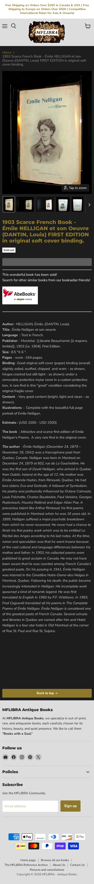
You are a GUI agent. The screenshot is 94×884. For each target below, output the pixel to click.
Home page (28, 860)
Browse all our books (55, 860)
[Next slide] (89, 204)
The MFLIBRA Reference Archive (26, 865)
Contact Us (77, 865)
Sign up (70, 805)
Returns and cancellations (47, 870)
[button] (9, 204)
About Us (59, 865)
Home (6, 53)
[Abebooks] (20, 307)
